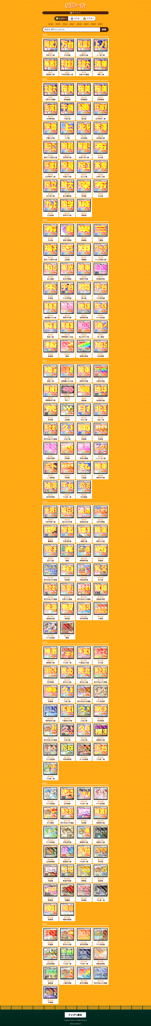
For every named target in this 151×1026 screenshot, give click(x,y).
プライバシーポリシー (75, 1023)
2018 (79, 24)
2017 (72, 24)
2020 (93, 24)
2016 (64, 24)
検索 (104, 29)
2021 (100, 24)
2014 (50, 24)
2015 (57, 24)
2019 (86, 24)
